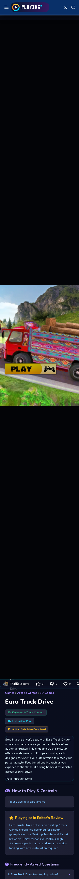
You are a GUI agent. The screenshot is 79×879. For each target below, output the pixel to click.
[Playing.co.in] (30, 7)
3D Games (47, 693)
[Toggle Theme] (66, 7)
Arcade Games (27, 693)
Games (9, 693)
